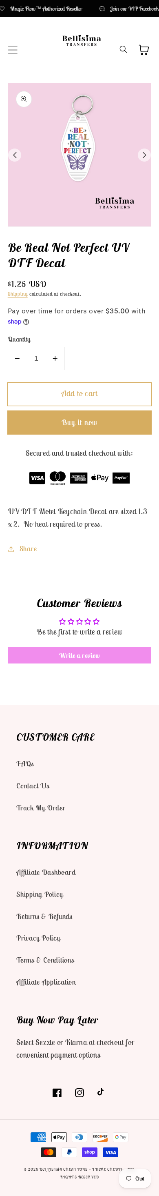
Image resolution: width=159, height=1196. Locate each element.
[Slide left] (14, 155)
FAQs (25, 763)
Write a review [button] (79, 655)
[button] (13, 50)
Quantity (19, 339)
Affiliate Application (46, 982)
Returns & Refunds (44, 916)
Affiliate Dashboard (45, 872)
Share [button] (28, 548)
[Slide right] (144, 155)
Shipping (18, 294)
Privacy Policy (38, 938)
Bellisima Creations (64, 1169)
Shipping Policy (39, 894)
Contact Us (32, 785)
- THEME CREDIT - (108, 1169)
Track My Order (41, 807)
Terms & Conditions (45, 960)
